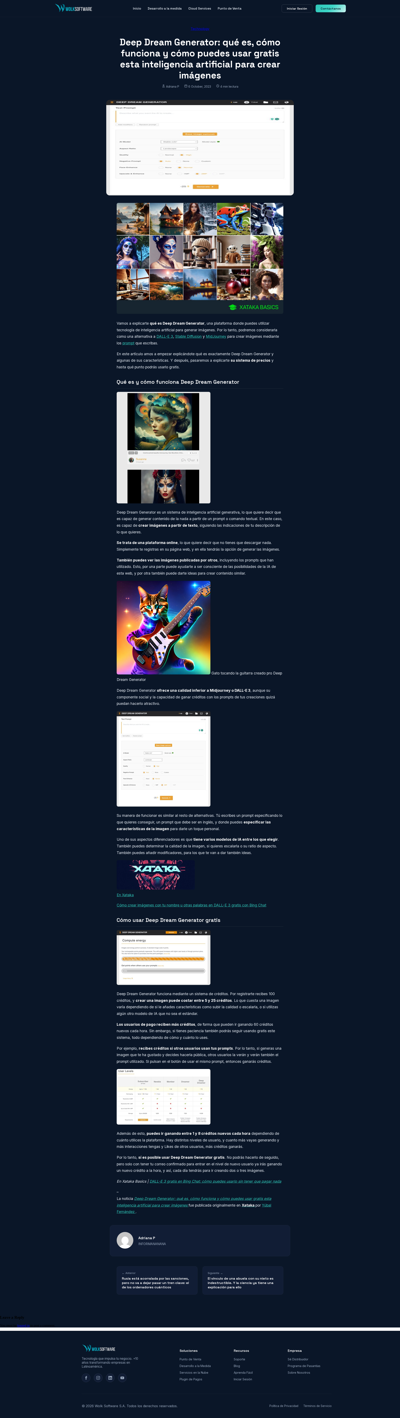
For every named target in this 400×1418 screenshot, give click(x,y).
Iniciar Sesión (297, 8)
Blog (237, 1366)
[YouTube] (122, 1377)
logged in (23, 1325)
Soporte (239, 1359)
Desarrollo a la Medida (195, 1366)
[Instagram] (98, 1377)
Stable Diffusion (188, 336)
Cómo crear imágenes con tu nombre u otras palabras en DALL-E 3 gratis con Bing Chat (191, 905)
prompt (128, 343)
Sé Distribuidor (298, 1359)
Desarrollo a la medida (165, 8)
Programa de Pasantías (304, 1366)
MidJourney (216, 336)
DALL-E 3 (164, 336)
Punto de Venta (229, 8)
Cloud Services (199, 8)
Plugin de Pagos (191, 1379)
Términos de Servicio (317, 1406)
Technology (200, 29)
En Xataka (125, 895)
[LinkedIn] (110, 1377)
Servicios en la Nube (194, 1372)
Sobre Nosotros (299, 1372)
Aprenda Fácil (243, 1372)
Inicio (137, 8)
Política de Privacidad (283, 1406)
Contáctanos (331, 8)
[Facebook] (86, 1377)
